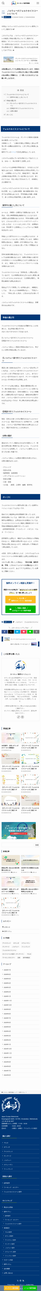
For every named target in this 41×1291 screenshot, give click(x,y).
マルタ (29, 954)
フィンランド (26, 947)
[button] (5, 632)
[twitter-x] (18, 1281)
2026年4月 (7, 983)
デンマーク (6, 947)
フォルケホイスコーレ (31, 622)
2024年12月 (8, 1049)
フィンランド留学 (10, 1256)
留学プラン (7, 1211)
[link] (18, 717)
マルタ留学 (8, 1232)
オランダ (16, 943)
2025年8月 (7, 1014)
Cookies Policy (30, 1284)
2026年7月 (7, 970)
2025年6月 (7, 1022)
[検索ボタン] (3, 3)
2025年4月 (7, 1031)
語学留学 (7, 1183)
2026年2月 (7, 992)
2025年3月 (7, 1036)
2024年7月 (7, 1070)
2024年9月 (7, 1062)
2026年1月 (7, 996)
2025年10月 (8, 1005)
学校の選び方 (11, 100)
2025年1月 (7, 1044)
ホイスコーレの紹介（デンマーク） (13, 954)
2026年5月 (7, 979)
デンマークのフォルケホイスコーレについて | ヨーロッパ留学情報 (26, 59)
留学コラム (7, 17)
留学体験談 (26, 957)
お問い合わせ (8, 1273)
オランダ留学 (9, 1236)
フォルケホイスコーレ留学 (13, 1192)
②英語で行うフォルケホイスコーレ (22, 108)
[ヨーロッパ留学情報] (20, 3)
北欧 (19, 957)
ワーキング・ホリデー (11, 1187)
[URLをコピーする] (36, 632)
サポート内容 (8, 1260)
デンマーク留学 (10, 1244)
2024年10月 (8, 1057)
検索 (37, 845)
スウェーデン (26, 943)
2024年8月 (7, 1066)
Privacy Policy (11, 1284)
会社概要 (7, 1268)
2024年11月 (8, 1053)
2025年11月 (8, 1000)
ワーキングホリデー (9, 957)
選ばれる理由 (8, 1207)
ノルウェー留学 (10, 1248)
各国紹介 (7, 1228)
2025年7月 (7, 1018)
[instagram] (22, 717)
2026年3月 (7, 987)
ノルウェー (19, 622)
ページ (13, 152)
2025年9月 (7, 1009)
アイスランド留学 (10, 1240)
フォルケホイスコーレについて (18, 94)
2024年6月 (7, 1075)
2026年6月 (7, 974)
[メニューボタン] (38, 3)
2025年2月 (7, 1040)
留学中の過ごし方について (19, 97)
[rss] (23, 1281)
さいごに (10, 114)
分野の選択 (14, 111)
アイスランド (7, 943)
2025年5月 (7, 1027)
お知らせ (7, 927)
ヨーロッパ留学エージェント (20, 674)
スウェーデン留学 (10, 1252)
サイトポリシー (20, 1284)
